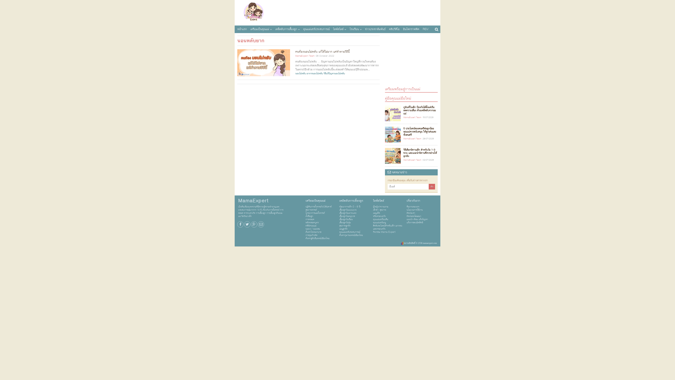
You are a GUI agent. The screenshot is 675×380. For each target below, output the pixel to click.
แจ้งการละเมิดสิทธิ (415, 222)
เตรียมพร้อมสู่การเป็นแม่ (402, 89)
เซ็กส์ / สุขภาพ (379, 209)
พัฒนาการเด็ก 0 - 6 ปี (349, 206)
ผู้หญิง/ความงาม (380, 206)
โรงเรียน (354, 29)
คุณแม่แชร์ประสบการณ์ (316, 29)
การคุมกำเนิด (311, 235)
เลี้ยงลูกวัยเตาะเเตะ (347, 213)
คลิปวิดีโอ (394, 29)
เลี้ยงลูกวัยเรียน (346, 219)
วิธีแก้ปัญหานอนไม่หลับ (334, 73)
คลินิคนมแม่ (311, 225)
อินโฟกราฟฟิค (411, 29)
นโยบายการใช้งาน (415, 209)
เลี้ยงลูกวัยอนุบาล (347, 216)
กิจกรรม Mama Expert (384, 232)
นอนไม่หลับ (300, 73)
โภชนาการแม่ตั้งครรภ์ (315, 213)
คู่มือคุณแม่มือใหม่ (398, 98)
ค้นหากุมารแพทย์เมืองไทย (351, 235)
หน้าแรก (242, 29)
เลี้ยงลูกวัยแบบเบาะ (348, 209)
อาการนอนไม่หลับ (315, 73)
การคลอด (310, 219)
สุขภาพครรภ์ (311, 209)
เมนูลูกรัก (343, 228)
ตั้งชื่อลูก (309, 216)
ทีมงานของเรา (413, 206)
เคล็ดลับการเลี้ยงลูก (286, 29)
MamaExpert (253, 12)
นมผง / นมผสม (313, 228)
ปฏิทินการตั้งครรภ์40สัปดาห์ (319, 206)
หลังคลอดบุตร (312, 222)
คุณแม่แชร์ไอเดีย (380, 219)
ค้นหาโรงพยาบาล (313, 232)
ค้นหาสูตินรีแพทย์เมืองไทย (317, 238)
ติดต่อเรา (411, 213)
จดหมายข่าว (399, 172)
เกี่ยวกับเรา (413, 200)
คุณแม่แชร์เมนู (379, 222)
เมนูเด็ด (376, 213)
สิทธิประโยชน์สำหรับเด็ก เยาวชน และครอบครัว (387, 227)
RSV (426, 29)
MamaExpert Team (304, 56)
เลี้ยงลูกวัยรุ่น (345, 222)
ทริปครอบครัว (379, 216)
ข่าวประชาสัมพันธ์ (375, 29)
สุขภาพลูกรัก (345, 225)
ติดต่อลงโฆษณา (414, 216)
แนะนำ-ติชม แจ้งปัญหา (417, 219)
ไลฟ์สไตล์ (338, 29)
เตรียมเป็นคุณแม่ (259, 29)
